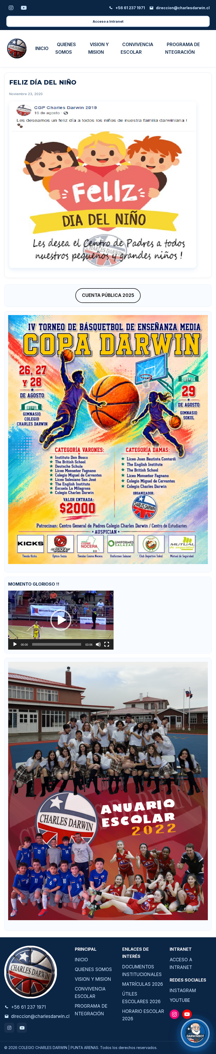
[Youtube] (22, 1028)
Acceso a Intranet (108, 21)
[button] (60, 620)
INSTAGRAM (183, 990)
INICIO (41, 48)
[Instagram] (9, 1028)
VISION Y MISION (98, 48)
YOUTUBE (180, 1000)
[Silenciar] (98, 644)
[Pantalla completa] (106, 644)
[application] (61, 620)
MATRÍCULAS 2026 (142, 984)
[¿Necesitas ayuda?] (195, 1033)
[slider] (56, 644)
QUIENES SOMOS (65, 48)
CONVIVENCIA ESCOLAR (137, 48)
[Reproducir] (15, 644)
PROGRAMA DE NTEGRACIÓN (182, 48)
